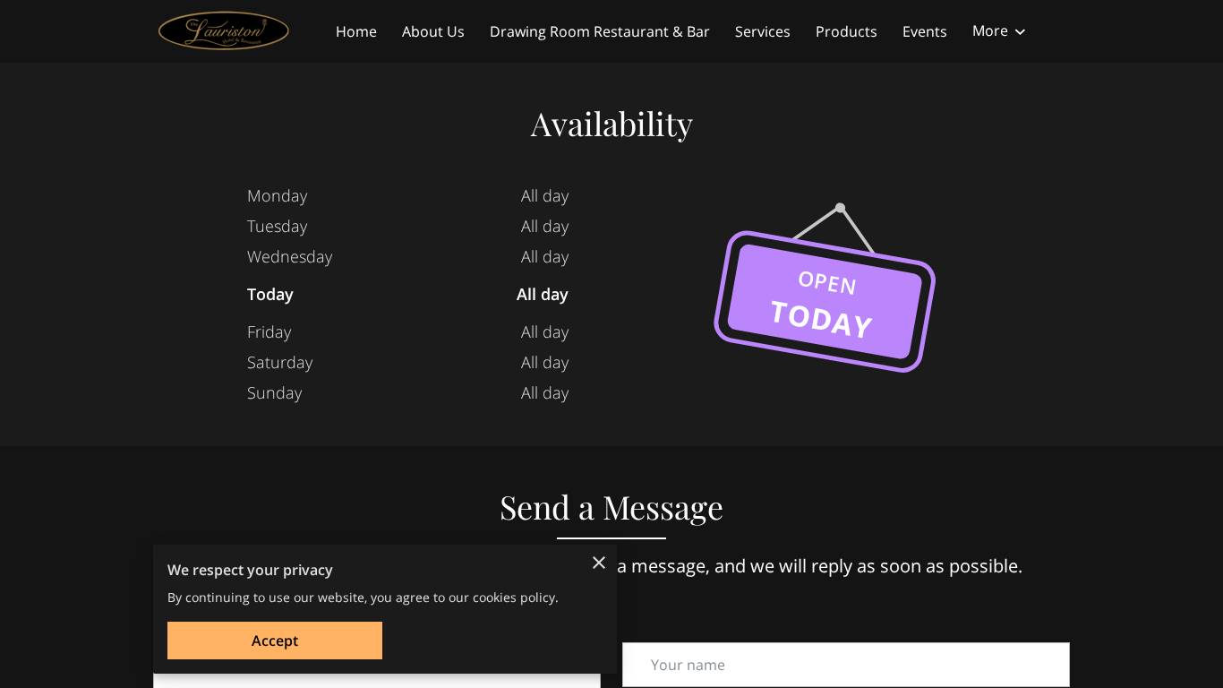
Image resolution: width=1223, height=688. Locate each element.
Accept (275, 640)
